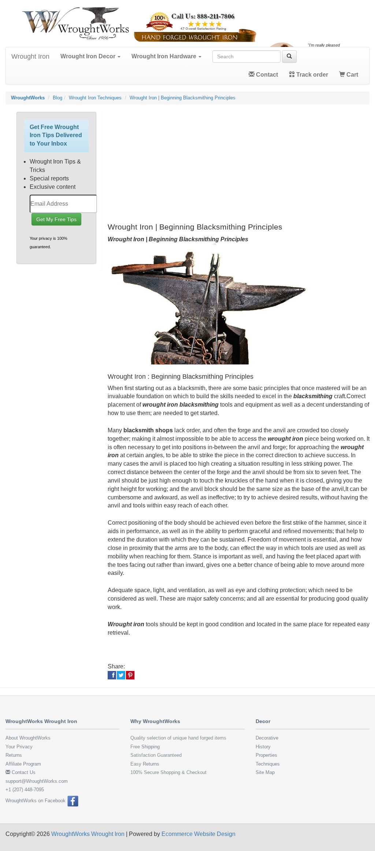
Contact (266, 74)
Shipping (150, 746)
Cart (351, 74)
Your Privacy (19, 746)
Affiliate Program (23, 764)
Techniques (268, 764)
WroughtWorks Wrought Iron (88, 834)
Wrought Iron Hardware (164, 56)
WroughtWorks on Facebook (36, 800)
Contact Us (23, 772)
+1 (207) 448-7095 (24, 789)
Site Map (265, 772)
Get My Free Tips (56, 219)
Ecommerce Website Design (198, 834)
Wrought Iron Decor (88, 56)
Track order (311, 74)
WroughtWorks (28, 97)
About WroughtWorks (28, 738)
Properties (266, 755)
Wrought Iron (30, 56)
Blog (57, 97)
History (263, 746)
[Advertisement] (239, 163)
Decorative (267, 738)
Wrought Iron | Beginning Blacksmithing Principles (182, 97)
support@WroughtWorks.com (36, 781)
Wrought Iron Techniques (95, 97)
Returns (13, 755)
